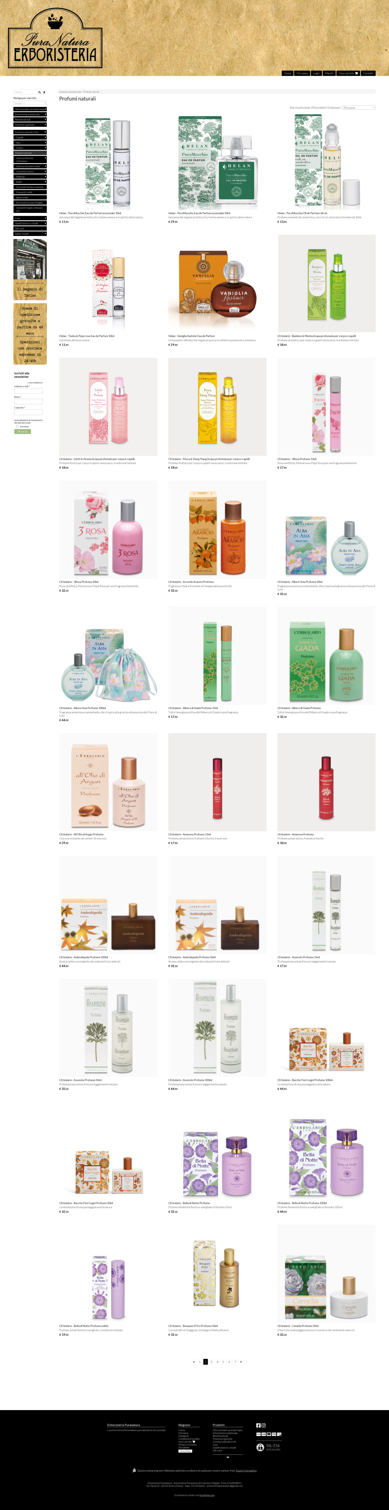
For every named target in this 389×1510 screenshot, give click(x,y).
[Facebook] (258, 1426)
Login (316, 73)
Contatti (368, 73)
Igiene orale (22, 197)
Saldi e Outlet (22, 233)
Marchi (329, 73)
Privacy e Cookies (187, 1444)
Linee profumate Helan (28, 166)
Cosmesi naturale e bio (70, 92)
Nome (18, 396)
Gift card (19, 228)
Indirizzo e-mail (22, 386)
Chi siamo (302, 73)
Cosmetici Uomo (24, 171)
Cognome (19, 407)
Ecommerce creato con (194, 1495)
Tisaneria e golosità (24, 124)
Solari (19, 181)
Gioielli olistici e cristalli (26, 223)
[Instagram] (263, 1426)
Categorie (183, 1435)
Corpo (19, 147)
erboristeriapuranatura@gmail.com (225, 1485)
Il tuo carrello (347, 73)
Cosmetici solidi (24, 192)
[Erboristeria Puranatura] (194, 38)
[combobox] (359, 107)
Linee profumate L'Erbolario (24, 159)
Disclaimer (183, 1447)
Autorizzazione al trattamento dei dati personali (28, 421)
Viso (18, 142)
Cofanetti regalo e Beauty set (29, 209)
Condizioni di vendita (189, 1438)
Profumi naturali (91, 92)
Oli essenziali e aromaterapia (29, 109)
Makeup (20, 176)
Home (287, 73)
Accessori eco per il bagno (29, 202)
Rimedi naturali (22, 119)
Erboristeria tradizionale (27, 114)
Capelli (19, 137)
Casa (17, 218)
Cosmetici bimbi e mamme (29, 187)
